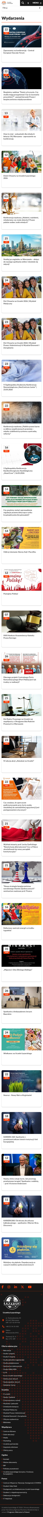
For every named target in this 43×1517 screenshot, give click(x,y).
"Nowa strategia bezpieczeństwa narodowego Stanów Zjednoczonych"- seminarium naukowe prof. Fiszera (19, 888)
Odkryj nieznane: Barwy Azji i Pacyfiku (19, 552)
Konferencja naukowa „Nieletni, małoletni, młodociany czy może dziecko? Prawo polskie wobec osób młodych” (21, 220)
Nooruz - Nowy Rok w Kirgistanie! (17, 1095)
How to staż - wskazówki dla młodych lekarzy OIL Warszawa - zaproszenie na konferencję (19, 136)
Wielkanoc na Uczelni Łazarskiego (17, 1053)
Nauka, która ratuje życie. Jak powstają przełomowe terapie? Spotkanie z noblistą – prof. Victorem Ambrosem (20, 1181)
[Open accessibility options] (28, 3)
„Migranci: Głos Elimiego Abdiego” (17, 970)
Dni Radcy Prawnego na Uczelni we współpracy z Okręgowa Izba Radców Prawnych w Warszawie (19, 721)
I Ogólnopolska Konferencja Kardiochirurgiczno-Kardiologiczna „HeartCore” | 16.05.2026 (17, 471)
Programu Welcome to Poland (18, 1512)
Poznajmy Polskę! (10, 594)
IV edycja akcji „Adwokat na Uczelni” (18, 761)
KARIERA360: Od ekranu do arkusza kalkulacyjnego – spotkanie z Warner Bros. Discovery (21, 1223)
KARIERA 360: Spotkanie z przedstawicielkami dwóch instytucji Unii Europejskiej (20, 1139)
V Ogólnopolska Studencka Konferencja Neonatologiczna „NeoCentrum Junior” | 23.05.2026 (20, 387)
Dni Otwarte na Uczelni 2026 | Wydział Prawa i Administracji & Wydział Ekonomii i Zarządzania (21, 345)
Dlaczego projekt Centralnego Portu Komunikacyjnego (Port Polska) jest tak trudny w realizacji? (19, 680)
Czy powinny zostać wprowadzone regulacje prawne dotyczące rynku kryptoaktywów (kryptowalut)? (17, 512)
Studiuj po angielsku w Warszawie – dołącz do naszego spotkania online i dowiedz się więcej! (21, 262)
